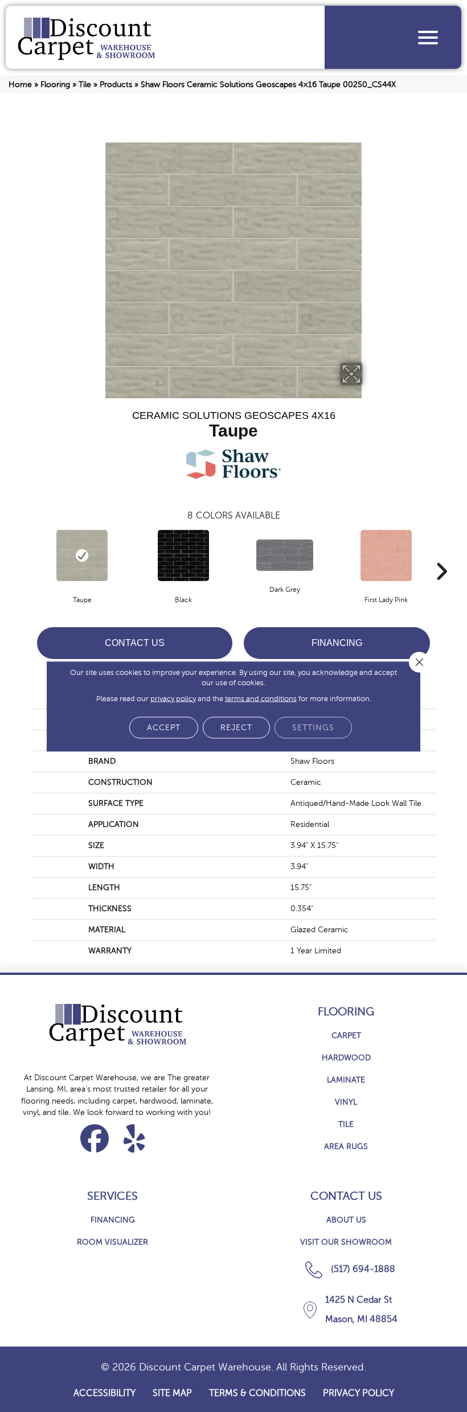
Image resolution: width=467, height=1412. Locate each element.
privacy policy (173, 698)
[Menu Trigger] (428, 37)
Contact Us (135, 643)
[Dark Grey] (284, 555)
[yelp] (135, 1138)
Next (441, 554)
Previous (25, 554)
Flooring (55, 84)
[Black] (183, 555)
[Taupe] (82, 555)
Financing (337, 643)
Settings (313, 727)
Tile (85, 84)
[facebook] (95, 1138)
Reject (236, 727)
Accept (164, 727)
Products (116, 84)
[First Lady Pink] (386, 555)
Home (20, 84)
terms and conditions (261, 698)
